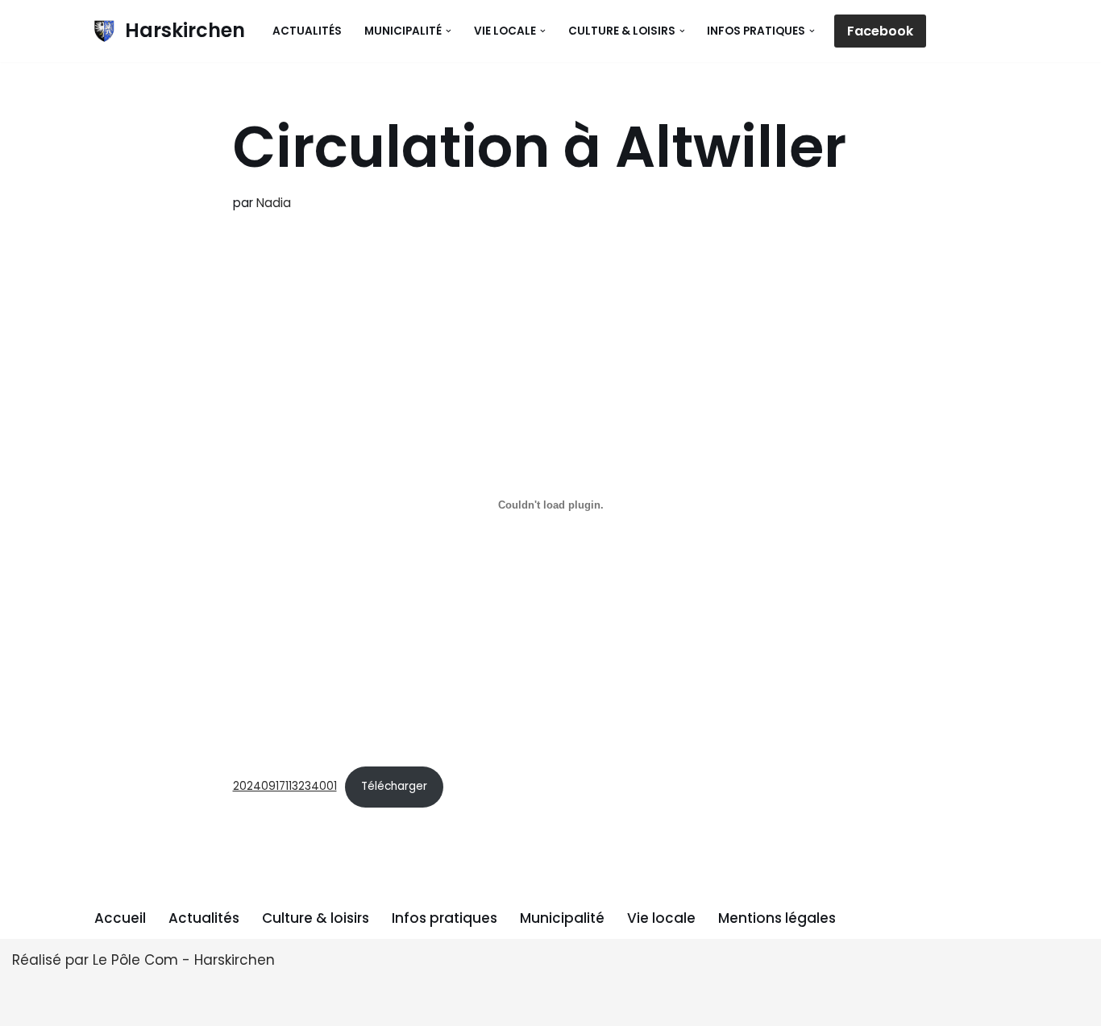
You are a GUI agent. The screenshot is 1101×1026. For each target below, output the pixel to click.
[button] (448, 31)
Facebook (880, 31)
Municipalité (562, 918)
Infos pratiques (444, 918)
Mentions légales (777, 918)
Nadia (273, 202)
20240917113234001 (285, 786)
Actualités (307, 31)
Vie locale (661, 918)
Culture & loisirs (315, 918)
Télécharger (394, 786)
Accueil (120, 918)
